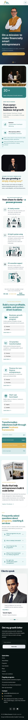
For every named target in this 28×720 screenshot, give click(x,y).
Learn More (6, 332)
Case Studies (5, 666)
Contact (4, 671)
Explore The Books (7, 504)
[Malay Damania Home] (6, 3)
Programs (4, 663)
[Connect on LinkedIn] (10, 709)
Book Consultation (21, 293)
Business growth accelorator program (15, 317)
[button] (10, 619)
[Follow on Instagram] (14, 709)
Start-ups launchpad (13, 396)
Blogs (3, 668)
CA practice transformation (15, 343)
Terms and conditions (7, 674)
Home (3, 658)
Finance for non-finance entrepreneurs (11, 685)
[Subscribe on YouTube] (17, 709)
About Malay (5, 660)
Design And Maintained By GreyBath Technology (12, 717)
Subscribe (14, 646)
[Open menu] (25, 2)
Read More (5, 609)
